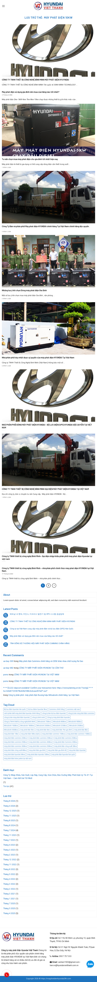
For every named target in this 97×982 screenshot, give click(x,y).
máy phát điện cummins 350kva (15, 742)
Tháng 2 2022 (9, 889)
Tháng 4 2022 (9, 879)
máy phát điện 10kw (11, 734)
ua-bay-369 (8, 661)
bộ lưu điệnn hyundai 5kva (37, 709)
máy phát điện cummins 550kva (40, 746)
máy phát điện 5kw (27, 730)
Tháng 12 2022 (9, 859)
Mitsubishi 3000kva (11, 730)
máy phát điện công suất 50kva (65, 746)
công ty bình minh (38, 717)
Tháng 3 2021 (9, 894)
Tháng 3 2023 (9, 850)
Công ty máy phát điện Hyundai (58, 717)
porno (5, 674)
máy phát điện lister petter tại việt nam (17, 758)
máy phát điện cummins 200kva (15, 738)
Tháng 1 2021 (9, 898)
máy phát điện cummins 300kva (65, 738)
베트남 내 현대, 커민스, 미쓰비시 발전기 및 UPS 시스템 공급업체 (37, 614)
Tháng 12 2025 (9, 811)
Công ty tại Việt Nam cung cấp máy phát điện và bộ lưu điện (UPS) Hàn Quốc (41, 629)
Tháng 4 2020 (9, 913)
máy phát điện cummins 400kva (40, 742)
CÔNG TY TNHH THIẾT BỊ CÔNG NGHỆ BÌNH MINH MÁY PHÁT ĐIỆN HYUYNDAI (42, 621)
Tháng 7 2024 (9, 830)
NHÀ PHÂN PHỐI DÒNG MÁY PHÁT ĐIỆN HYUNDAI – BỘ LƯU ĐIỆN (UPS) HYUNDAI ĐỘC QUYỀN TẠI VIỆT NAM (47, 426)
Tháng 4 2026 (9, 806)
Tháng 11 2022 (9, 864)
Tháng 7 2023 (9, 840)
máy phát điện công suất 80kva (15, 750)
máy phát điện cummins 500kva (15, 746)
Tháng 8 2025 (9, 820)
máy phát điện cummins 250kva (40, 738)
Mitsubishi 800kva (59, 721)
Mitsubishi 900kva (74, 721)
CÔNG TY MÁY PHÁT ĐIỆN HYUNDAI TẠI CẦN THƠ (41, 668)
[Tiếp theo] (54, 585)
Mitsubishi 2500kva (76, 726)
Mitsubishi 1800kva (27, 726)
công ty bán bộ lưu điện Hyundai (54, 713)
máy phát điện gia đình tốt (57, 750)
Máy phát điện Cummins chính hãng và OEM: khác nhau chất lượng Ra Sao (51, 661)
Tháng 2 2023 (9, 855)
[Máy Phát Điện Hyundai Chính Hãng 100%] (48, 6)
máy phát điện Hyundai (77, 750)
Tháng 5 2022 (9, 874)
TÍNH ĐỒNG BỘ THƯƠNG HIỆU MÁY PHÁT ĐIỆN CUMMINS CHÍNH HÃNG (40, 643)
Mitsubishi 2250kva (60, 726)
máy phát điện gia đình (37, 750)
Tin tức (6, 786)
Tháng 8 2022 (9, 869)
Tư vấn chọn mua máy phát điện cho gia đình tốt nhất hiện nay (30, 159)
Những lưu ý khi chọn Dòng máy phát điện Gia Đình (24, 290)
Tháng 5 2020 (9, 908)
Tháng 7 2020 (9, 903)
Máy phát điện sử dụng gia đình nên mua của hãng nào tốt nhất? (36, 636)
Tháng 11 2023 (9, 835)
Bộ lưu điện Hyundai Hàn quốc (15, 709)
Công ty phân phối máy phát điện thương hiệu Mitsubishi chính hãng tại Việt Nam (43, 695)
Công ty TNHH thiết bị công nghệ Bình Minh (19, 721)
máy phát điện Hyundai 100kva (38, 754)
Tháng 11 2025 (9, 815)
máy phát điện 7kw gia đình (62, 730)
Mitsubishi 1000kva (11, 726)
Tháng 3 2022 (9, 884)
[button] (3, 6)
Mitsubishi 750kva (44, 721)
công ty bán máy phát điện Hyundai (17, 717)
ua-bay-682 (8, 668)
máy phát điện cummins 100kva (53, 734)
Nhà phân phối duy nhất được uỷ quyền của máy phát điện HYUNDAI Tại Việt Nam (38, 357)
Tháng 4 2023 (9, 845)
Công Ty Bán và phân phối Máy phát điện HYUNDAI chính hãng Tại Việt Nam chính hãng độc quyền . (46, 226)
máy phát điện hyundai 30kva (14, 754)
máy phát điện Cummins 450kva (65, 742)
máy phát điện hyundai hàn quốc (63, 754)
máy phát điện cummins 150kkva (79, 734)
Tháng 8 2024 (9, 825)
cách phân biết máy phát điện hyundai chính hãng (22, 713)
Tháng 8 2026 (9, 801)
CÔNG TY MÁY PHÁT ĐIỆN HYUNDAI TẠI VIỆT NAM (36, 674)
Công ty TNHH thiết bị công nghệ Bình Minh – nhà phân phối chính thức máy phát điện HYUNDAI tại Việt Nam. (48, 569)
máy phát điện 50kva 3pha (30, 734)
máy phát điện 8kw (81, 730)
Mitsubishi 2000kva (44, 726)
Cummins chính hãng (56, 709)
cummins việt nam (73, 709)
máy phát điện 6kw (43, 730)
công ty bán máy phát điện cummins (81, 713)
